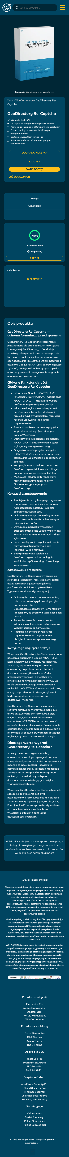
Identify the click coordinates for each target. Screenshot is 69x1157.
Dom (10, 100)
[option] (34, 53)
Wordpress (48, 92)
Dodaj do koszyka (34, 152)
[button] (32, 1152)
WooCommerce (34, 92)
